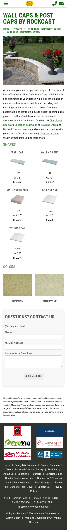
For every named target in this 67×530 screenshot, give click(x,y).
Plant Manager (42, 482)
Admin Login (13, 517)
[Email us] (60, 3)
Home (6, 29)
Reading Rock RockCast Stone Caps (44, 29)
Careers (37, 473)
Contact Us (44, 486)
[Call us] (54, 3)
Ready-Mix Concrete (25, 465)
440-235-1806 (22, 502)
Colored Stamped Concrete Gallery (25, 469)
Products (17, 29)
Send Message (33, 376)
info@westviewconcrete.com (33, 506)
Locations (23, 473)
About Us (8, 473)
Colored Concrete (50, 465)
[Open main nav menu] (6, 3)
